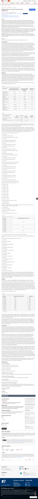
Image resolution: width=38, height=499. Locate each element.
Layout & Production (17, 484)
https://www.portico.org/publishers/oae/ (29, 475)
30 (18, 182)
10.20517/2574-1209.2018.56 (6, 15)
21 (25, 351)
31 (13, 288)
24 (16, 182)
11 (27, 55)
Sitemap (3, 475)
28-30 (21, 238)
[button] (32, 10)
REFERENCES (5, 395)
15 (28, 55)
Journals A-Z (16, 482)
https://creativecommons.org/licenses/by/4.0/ (18, 440)
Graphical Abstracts (17, 485)
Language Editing (17, 483)
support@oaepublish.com (18, 457)
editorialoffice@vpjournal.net (7, 469)
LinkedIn (22, 468)
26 (6, 211)
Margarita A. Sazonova (5, 13)
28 (21, 65)
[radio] (12, 417)
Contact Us (3, 474)
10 (28, 53)
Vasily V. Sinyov (13, 13)
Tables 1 (13, 83)
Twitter (27, 468)
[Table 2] (25, 283)
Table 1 (6, 280)
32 (24, 127)
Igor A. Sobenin (20, 13)
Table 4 (15, 291)
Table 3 (16, 213)
